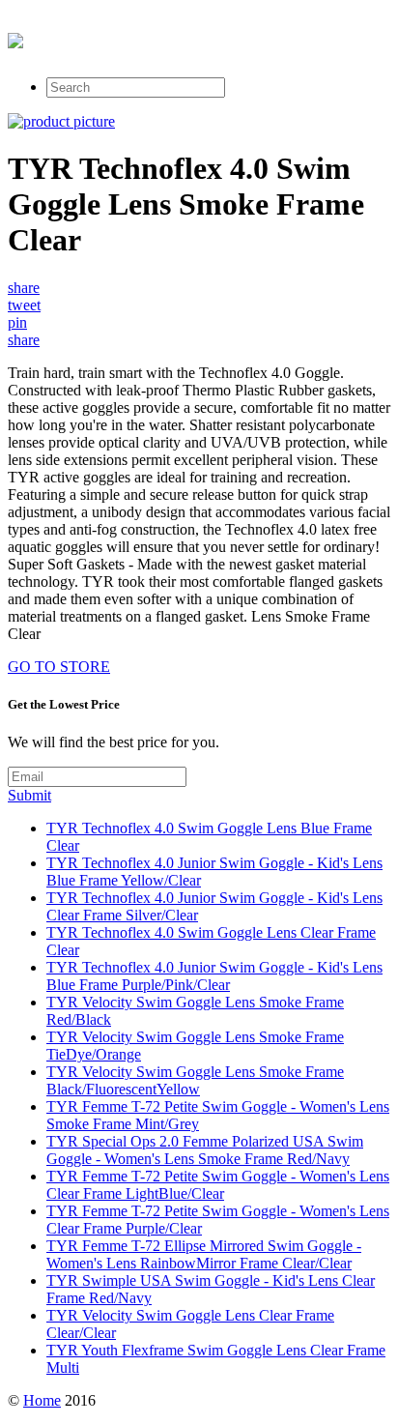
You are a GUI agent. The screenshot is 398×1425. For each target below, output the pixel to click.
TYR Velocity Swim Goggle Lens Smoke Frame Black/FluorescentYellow (195, 1080)
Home (42, 1400)
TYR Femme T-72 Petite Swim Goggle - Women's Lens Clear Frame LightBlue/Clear (217, 1185)
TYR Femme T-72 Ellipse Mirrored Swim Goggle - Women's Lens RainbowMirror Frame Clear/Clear (203, 1254)
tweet (24, 305)
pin (17, 322)
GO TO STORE (59, 666)
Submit (29, 795)
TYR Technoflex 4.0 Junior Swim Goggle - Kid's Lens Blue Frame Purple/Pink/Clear (214, 976)
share (24, 287)
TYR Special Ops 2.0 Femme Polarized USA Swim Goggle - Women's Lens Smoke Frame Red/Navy (204, 1150)
